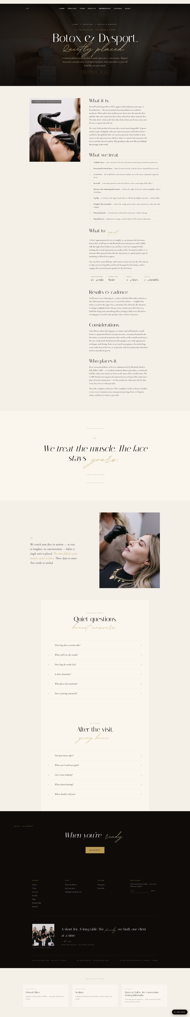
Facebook (101, 888)
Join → (153, 890)
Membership (105, 8)
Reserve (95, 850)
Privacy (147, 960)
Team (82, 8)
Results (92, 8)
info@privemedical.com (73, 892)
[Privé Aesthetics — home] (27, 8)
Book (128, 8)
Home (62, 8)
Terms (155, 960)
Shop (34, 899)
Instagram (101, 885)
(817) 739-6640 (70, 888)
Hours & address (71, 885)
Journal (118, 8)
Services (72, 8)
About (34, 885)
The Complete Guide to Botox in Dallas (130, 388)
